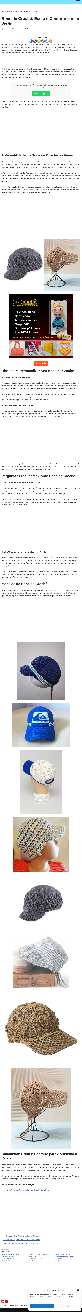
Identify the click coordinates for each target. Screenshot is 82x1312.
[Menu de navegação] (78, 2)
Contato (5, 1306)
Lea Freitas (7, 29)
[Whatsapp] (39, 41)
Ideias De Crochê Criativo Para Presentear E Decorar (22, 1243)
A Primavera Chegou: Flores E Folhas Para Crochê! (22, 1240)
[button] (78, 1290)
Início (3, 11)
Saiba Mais (41, 363)
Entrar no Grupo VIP (41, 94)
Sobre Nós (14, 1306)
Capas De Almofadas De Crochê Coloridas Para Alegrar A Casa (26, 1190)
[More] (50, 41)
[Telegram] (47, 41)
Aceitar (42, 1306)
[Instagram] (43, 41)
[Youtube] (3, 1301)
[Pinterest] (35, 41)
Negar (67, 1306)
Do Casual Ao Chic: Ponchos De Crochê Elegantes (22, 1236)
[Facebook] (31, 41)
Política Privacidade (28, 1306)
